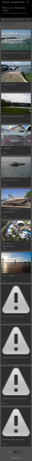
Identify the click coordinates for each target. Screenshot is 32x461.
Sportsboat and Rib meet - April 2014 (14, 398)
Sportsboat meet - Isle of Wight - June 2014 (16, 358)
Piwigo (19, 458)
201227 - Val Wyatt (8, 276)
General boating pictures (10, 180)
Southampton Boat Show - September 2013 (16, 53)
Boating (8, 20)
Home (3, 19)
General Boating (17, 20)
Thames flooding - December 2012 (13, 116)
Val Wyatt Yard (7, 244)
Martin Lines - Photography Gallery (13, 2)
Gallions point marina (9, 84)
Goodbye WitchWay (9, 212)
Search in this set (7, 24)
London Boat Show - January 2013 (13, 316)
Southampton (7, 148)
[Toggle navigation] (28, 2)
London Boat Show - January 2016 (13, 439)
